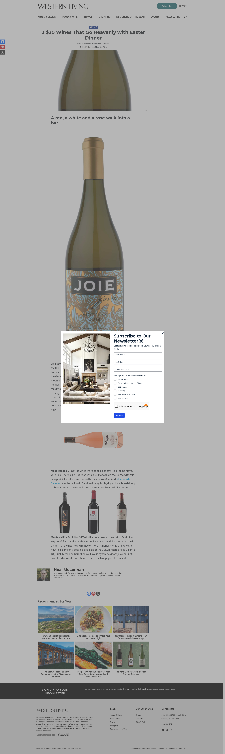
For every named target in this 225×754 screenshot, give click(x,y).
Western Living (124, 379)
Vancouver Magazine (126, 394)
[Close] (162, 333)
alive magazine (124, 398)
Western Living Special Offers (130, 383)
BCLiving (121, 391)
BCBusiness (122, 387)
